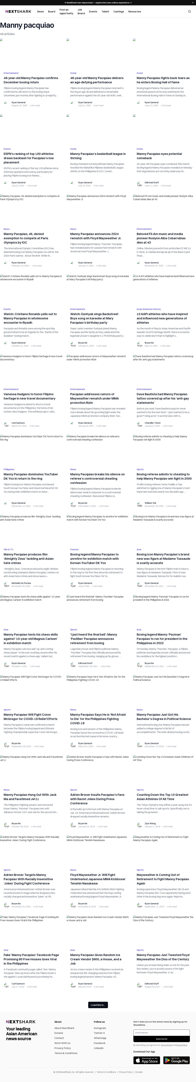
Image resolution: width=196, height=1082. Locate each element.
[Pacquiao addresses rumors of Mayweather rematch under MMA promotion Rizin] (98, 369)
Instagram (100, 1028)
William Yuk (150, 503)
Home (73, 73)
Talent (105, 11)
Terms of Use (166, 1045)
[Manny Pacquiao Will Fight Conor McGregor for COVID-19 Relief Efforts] (31, 690)
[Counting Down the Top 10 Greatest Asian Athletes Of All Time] (164, 770)
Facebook (100, 1043)
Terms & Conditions (65, 1053)
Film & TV (8, 549)
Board (51, 11)
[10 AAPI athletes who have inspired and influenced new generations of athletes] (164, 289)
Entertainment (11, 73)
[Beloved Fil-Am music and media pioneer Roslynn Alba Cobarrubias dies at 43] (164, 209)
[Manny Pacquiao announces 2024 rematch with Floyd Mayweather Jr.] (98, 209)
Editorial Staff (152, 182)
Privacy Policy (62, 1048)
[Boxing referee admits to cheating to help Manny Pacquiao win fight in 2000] (164, 449)
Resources (134, 11)
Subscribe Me (161, 1039)
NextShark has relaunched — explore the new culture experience (98, 2)
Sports (140, 469)
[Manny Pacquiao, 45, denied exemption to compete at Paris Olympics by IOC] (31, 209)
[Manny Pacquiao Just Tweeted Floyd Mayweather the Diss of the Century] (164, 930)
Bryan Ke (82, 342)
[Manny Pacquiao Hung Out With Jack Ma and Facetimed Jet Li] (31, 770)
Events (93, 11)
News (40, 11)
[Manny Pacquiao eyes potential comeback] (164, 129)
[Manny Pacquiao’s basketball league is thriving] (98, 129)
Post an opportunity (66, 11)
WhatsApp (100, 1037)
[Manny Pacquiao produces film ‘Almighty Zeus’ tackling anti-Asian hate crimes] (31, 529)
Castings (118, 11)
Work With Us (62, 1043)
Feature (74, 549)
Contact (59, 1037)
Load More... (98, 1004)
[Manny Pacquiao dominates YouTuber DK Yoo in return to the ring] (31, 449)
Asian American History (149, 309)
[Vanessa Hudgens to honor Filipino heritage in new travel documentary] (31, 369)
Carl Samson (18, 423)
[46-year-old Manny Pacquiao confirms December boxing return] (31, 53)
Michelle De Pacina (21, 583)
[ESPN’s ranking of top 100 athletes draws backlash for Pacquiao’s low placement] (31, 129)
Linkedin (99, 1048)
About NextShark (64, 1028)
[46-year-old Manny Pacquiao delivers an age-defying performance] (98, 53)
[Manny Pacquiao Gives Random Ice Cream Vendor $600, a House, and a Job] (98, 930)
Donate (58, 1032)
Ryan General (18, 102)
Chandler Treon (152, 423)
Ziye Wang (150, 823)
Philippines (9, 469)
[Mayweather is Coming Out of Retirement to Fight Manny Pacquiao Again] (164, 850)
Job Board (81, 11)
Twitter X (99, 1032)
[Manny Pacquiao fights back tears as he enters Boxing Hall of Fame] (164, 53)
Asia (139, 549)
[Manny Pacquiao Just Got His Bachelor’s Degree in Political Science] (164, 690)
